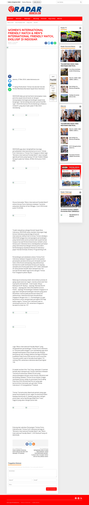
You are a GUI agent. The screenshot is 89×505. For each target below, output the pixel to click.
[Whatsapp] (55, 43)
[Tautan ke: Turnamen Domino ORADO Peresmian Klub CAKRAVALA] (64, 157)
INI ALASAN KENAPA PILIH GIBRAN (70, 37)
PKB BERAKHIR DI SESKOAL (74, 215)
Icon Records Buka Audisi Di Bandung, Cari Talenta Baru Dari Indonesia (74, 70)
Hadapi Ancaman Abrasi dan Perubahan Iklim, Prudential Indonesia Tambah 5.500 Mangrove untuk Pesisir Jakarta (74, 95)
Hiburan (10, 43)
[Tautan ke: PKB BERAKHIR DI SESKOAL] (64, 217)
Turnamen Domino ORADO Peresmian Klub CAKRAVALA (74, 155)
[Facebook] (27, 444)
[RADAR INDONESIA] (25, 10)
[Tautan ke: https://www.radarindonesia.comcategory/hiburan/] (80, 106)
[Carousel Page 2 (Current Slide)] (70, 40)
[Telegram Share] (52, 43)
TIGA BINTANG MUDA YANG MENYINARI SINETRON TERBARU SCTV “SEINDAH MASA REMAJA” (69, 65)
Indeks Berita (35, 502)
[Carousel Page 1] (68, 40)
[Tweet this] (49, 43)
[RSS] (33, 444)
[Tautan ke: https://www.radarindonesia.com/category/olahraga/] (80, 192)
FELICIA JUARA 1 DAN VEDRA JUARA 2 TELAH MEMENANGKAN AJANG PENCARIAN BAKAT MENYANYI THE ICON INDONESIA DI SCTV (75, 78)
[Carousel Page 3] (72, 40)
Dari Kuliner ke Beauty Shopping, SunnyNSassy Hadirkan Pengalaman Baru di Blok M (74, 87)
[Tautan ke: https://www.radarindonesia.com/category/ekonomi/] (80, 47)
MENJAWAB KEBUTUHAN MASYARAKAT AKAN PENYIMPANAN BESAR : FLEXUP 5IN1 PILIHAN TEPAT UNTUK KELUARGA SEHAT (39, 452)
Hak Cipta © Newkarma (13, 502)
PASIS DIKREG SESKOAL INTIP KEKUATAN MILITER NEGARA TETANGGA (20, 451)
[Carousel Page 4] (74, 40)
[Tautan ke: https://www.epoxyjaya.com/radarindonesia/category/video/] (80, 28)
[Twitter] (30, 444)
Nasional (14, 43)
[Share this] (46, 43)
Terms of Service (25, 502)
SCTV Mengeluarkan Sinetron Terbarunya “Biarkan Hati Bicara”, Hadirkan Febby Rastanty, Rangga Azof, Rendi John (75, 146)
